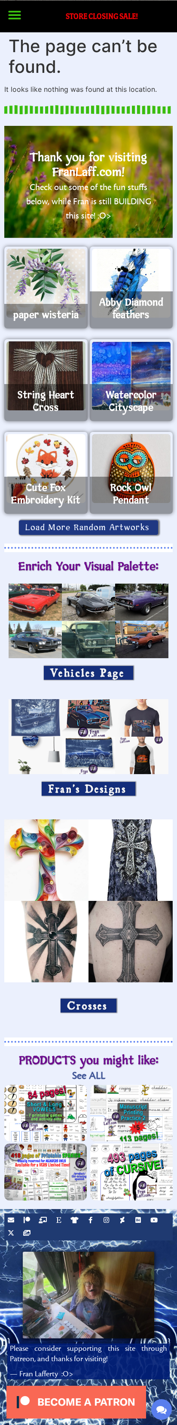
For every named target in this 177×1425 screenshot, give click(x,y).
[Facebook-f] (91, 1221)
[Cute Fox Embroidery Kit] (46, 468)
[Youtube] (155, 1221)
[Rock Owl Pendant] (131, 468)
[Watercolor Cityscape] (131, 375)
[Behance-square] (139, 1221)
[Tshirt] (75, 1221)
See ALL (88, 1075)
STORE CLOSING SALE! (102, 16)
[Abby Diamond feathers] (131, 283)
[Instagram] (107, 1221)
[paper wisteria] (46, 283)
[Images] (27, 1234)
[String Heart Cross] (46, 375)
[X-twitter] (12, 1234)
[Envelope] (12, 1221)
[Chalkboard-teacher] (43, 1221)
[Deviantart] (123, 1221)
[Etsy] (59, 1221)
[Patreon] (27, 1221)
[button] (14, 15)
